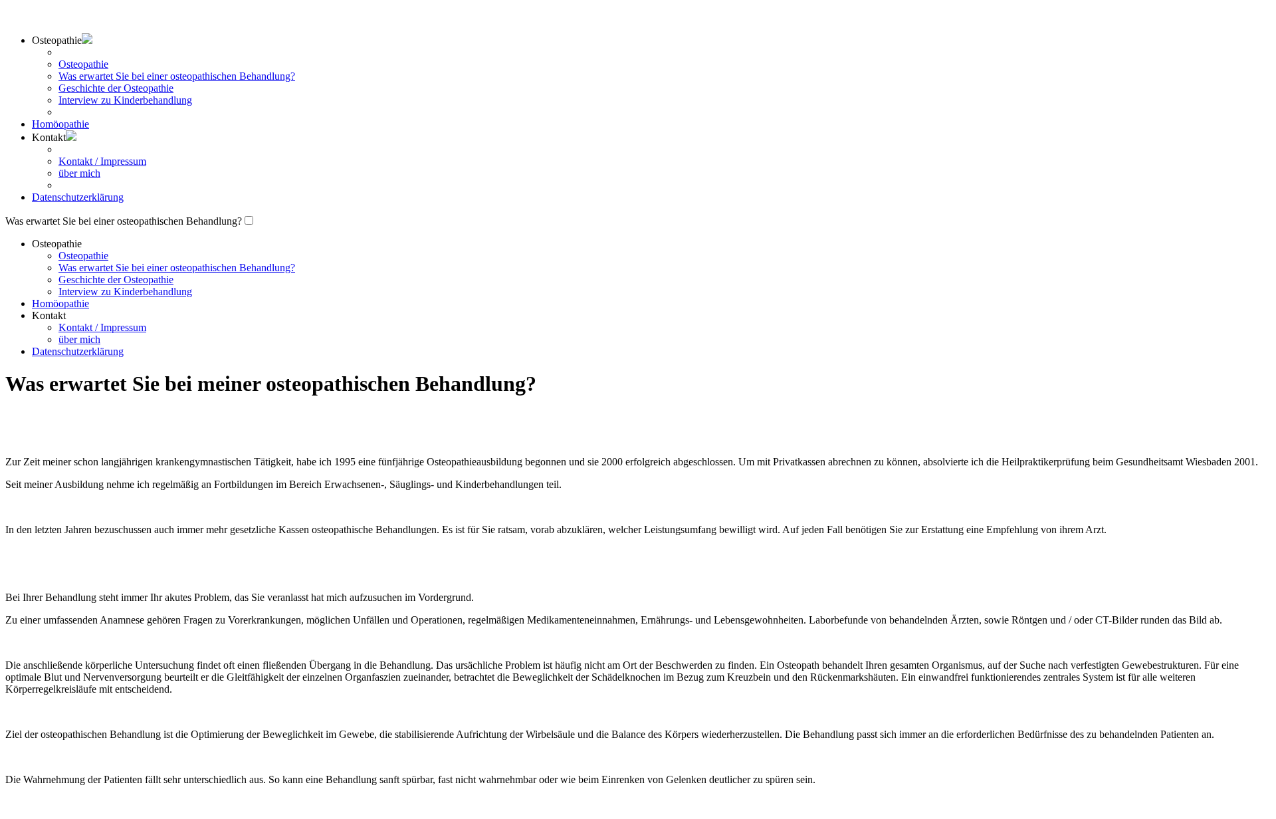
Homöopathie (60, 124)
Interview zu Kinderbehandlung (125, 100)
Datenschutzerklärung (78, 197)
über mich (79, 173)
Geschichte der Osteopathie (115, 88)
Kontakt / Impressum (102, 161)
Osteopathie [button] (57, 243)
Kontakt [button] (49, 137)
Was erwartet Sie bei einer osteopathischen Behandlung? (176, 76)
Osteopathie (83, 64)
